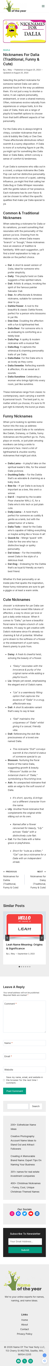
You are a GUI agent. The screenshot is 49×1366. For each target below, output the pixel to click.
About (24, 1324)
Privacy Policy (24, 1334)
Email (8, 1056)
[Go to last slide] (7, 938)
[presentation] (24, 925)
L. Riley (9, 70)
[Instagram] (30, 1361)
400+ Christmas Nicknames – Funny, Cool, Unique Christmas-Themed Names (26, 1187)
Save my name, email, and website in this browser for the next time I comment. (24, 1080)
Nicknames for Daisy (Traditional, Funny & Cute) (38, 880)
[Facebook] (18, 1361)
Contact (24, 1329)
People (6, 50)
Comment (10, 1003)
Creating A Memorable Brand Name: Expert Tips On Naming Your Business (26, 1160)
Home (24, 1320)
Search (36, 1106)
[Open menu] (43, 6)
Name (8, 1043)
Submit (25, 1250)
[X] (24, 1361)
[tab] (19, 966)
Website (8, 1069)
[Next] (42, 938)
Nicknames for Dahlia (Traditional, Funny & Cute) (11, 880)
